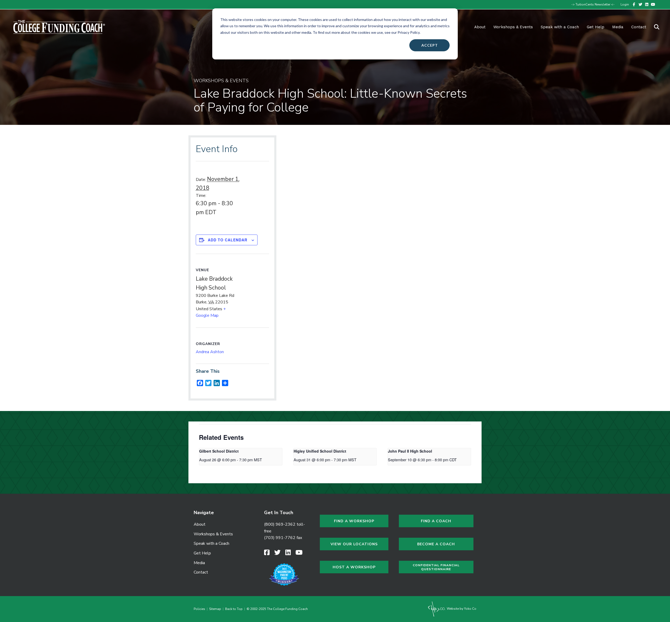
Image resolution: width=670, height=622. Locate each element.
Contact (638, 27)
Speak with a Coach (560, 27)
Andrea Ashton (210, 352)
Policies (200, 609)
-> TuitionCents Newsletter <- (593, 4)
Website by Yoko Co (461, 609)
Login (625, 4)
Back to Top (234, 609)
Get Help (595, 27)
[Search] (653, 27)
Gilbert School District (219, 451)
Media (199, 563)
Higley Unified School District (320, 451)
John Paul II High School (410, 451)
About (479, 27)
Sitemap (215, 609)
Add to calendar (227, 239)
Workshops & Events (513, 27)
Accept (429, 45)
